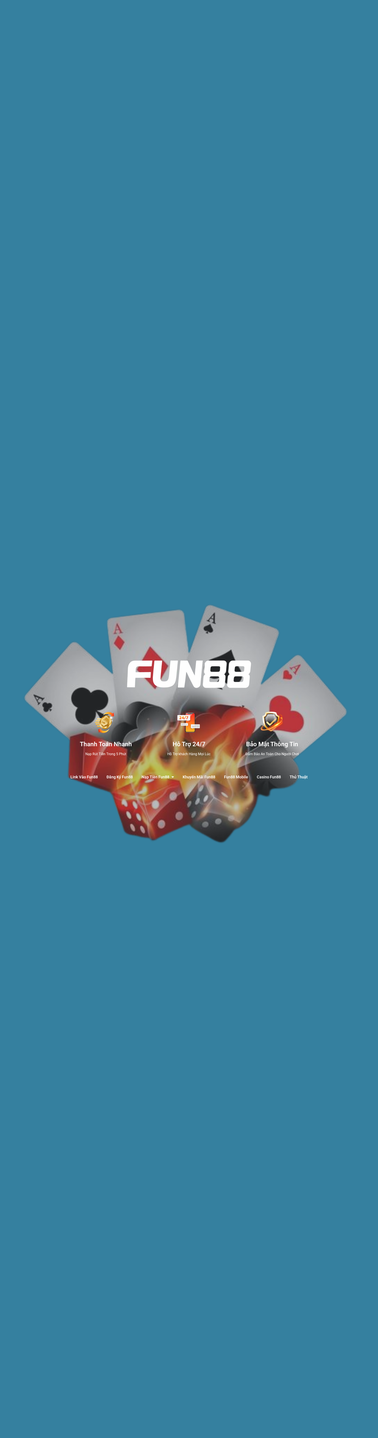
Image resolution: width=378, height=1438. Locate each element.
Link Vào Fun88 (84, 777)
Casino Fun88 (269, 777)
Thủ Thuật (299, 777)
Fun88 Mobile (236, 777)
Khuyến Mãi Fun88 (199, 777)
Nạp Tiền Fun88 (155, 777)
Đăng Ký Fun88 (120, 777)
